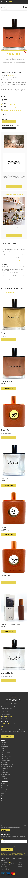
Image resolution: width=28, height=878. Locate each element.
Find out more (14, 186)
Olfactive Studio (4, 768)
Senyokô (3, 776)
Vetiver (19, 110)
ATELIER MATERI (5, 744)
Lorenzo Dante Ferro (5, 760)
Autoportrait (5, 333)
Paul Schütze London (5, 774)
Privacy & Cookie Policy (16, 858)
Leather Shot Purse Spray (10, 624)
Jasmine (3, 107)
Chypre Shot (5, 430)
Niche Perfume (3, 853)
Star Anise (10, 676)
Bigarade (2, 579)
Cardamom (6, 433)
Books (2, 804)
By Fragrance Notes (5, 785)
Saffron (11, 104)
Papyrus (9, 110)
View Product (8, 339)
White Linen (17, 104)
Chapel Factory (4, 746)
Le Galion (3, 754)
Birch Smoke (4, 110)
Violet (14, 107)
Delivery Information (5, 821)
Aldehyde (2, 530)
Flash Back (5, 478)
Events (2, 811)
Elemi (5, 336)
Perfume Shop (16, 854)
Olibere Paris (4, 770)
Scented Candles (20, 854)
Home (2, 13)
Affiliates (3, 860)
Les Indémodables (5, 758)
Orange (12, 579)
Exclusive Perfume (13, 853)
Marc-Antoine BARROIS (6, 766)
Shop (6, 13)
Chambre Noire (6, 381)
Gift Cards (3, 793)
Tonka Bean (14, 110)
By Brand (3, 783)
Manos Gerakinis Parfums (7, 764)
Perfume (3, 787)
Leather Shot (5, 576)
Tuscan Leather (9, 107)
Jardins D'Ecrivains (5, 752)
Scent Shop (5, 854)
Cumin (8, 104)
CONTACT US (7, 736)
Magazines (3, 806)
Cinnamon (6, 676)
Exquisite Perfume (19, 853)
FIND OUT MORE (14, 235)
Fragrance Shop (10, 854)
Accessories (4, 791)
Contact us (3, 817)
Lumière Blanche (7, 673)
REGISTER (5, 830)
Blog (2, 813)
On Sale (3, 795)
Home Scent (4, 789)
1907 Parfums (4, 742)
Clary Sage (3, 104)
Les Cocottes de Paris (6, 756)
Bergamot (2, 336)
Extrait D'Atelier (4, 750)
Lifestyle (3, 802)
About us (3, 815)
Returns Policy (4, 819)
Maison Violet (4, 762)
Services (3, 809)
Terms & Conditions (5, 858)
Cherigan (3, 748)
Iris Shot (4, 527)
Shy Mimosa (4, 778)
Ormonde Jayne (4, 772)
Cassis (9, 530)
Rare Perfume (8, 853)
